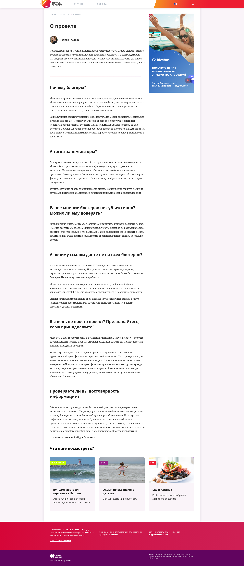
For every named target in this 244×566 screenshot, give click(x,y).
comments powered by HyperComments (73, 437)
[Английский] (175, 4)
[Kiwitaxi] (51, 4)
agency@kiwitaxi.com (108, 535)
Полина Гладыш (69, 39)
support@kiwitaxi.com (158, 535)
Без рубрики (64, 15)
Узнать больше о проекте (60, 540)
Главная (53, 15)
